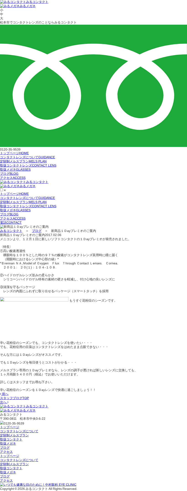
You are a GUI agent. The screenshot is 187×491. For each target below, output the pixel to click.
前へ (4, 394)
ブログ (9, 173)
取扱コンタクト (11, 439)
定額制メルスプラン (23, 161)
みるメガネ (28, 6)
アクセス (13, 178)
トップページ (14, 153)
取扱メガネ (15, 169)
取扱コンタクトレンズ (28, 165)
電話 (11, 222)
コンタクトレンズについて (27, 157)
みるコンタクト (37, 2)
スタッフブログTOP (14, 398)
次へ (3, 402)
